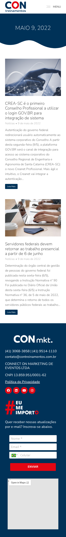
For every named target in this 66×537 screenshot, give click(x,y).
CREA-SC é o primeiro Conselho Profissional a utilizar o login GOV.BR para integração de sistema (32, 111)
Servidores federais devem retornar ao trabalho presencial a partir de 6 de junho (32, 248)
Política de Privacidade (22, 382)
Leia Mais (11, 186)
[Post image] (33, 77)
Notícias (10, 123)
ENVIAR (33, 466)
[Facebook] (8, 390)
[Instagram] (32, 390)
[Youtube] (24, 390)
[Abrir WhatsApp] (58, 528)
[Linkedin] (16, 390)
